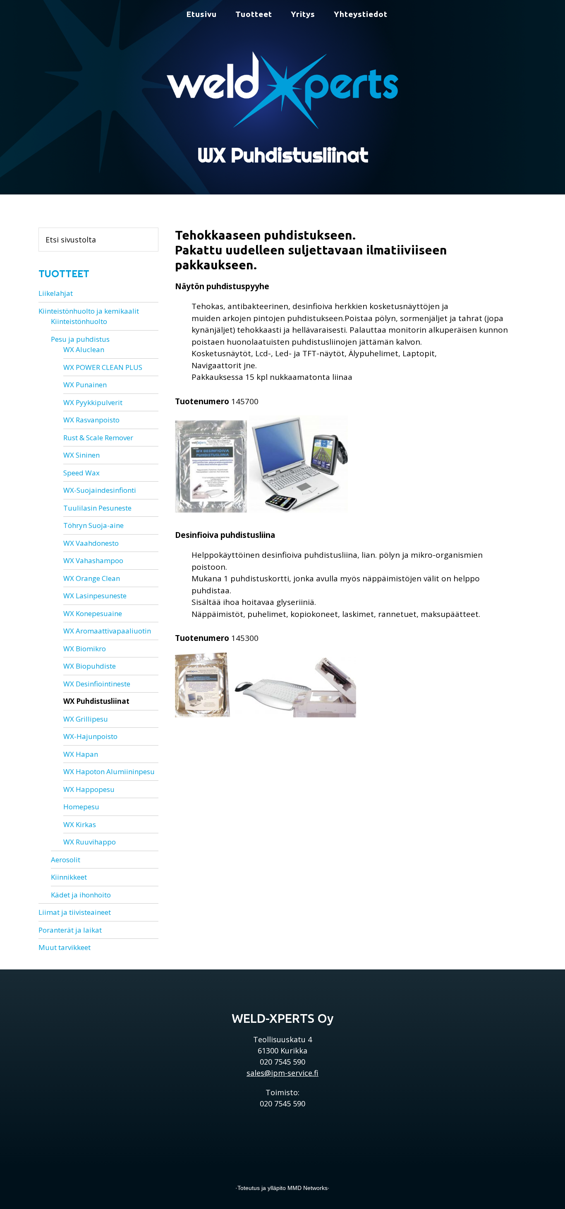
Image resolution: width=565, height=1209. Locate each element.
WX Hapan (80, 754)
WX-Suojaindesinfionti (99, 490)
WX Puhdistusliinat (96, 701)
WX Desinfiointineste (96, 683)
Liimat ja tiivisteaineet (74, 912)
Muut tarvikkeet (64, 947)
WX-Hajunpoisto (90, 736)
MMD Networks (307, 1188)
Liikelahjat (55, 293)
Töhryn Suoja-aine (93, 525)
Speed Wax (81, 472)
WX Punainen (85, 384)
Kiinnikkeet (69, 877)
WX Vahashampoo (93, 560)
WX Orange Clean (91, 578)
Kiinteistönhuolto (79, 321)
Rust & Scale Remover (98, 437)
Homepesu (81, 806)
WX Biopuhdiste (89, 666)
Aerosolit (65, 859)
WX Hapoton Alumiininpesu (109, 771)
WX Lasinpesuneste (95, 595)
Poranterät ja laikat (70, 930)
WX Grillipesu (85, 719)
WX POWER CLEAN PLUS (102, 367)
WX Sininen (81, 455)
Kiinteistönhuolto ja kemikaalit (88, 311)
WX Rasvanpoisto (91, 420)
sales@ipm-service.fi (282, 1073)
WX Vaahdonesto (91, 543)
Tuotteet (63, 274)
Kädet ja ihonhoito (81, 895)
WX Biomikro (84, 648)
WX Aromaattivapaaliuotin (107, 631)
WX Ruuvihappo (89, 842)
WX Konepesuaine (92, 613)
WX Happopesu (89, 789)
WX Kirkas (79, 824)
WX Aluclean (83, 349)
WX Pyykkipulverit (92, 402)
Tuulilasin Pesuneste (97, 508)
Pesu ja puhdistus (80, 339)
